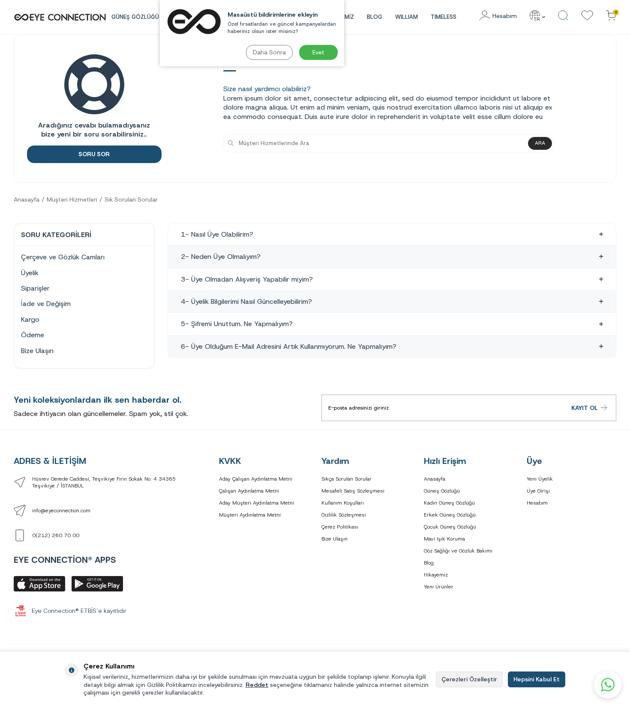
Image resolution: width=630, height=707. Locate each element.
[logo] (60, 17)
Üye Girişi (538, 490)
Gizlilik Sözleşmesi (343, 514)
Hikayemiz (436, 574)
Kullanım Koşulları (342, 502)
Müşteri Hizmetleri (72, 199)
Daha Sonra (269, 52)
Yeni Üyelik (540, 478)
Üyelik (30, 272)
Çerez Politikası (339, 526)
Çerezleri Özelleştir (469, 679)
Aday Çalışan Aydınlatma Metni (255, 478)
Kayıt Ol (584, 408)
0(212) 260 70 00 (55, 535)
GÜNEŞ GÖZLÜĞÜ (135, 17)
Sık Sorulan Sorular (131, 199)
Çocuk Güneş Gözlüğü (450, 526)
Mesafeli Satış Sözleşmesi (352, 490)
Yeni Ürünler (438, 586)
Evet (318, 52)
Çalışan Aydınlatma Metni (249, 490)
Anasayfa (26, 199)
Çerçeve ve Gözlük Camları (63, 257)
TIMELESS (443, 17)
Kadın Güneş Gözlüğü (449, 502)
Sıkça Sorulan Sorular (346, 478)
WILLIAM (406, 17)
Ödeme (32, 334)
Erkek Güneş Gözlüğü (450, 514)
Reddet (257, 685)
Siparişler (35, 288)
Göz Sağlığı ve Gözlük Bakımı (458, 550)
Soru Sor (94, 154)
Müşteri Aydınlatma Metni (250, 514)
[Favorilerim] (587, 16)
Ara (540, 143)
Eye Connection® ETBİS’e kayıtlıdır (79, 611)
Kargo (30, 319)
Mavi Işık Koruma (444, 538)
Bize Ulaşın (37, 350)
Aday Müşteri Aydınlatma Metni (256, 502)
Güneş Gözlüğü (442, 490)
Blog (374, 17)
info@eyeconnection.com (61, 510)
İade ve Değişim (46, 303)
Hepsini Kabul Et (536, 679)
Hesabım (537, 502)
